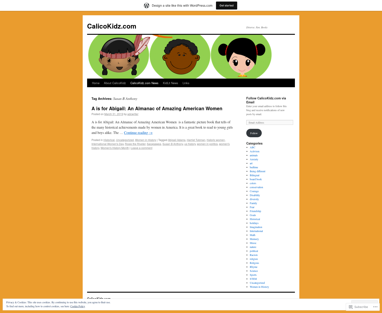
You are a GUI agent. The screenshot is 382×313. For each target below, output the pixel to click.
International (256, 231)
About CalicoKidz (115, 83)
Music (253, 243)
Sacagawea (154, 144)
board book (256, 179)
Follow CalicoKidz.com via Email (266, 100)
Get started (227, 5)
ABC (252, 147)
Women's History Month (115, 148)
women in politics (207, 144)
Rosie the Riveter (135, 144)
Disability (255, 195)
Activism (254, 151)
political (254, 251)
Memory (254, 239)
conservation (256, 187)
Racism (254, 255)
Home (95, 83)
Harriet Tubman (196, 140)
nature (253, 247)
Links (186, 83)
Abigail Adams (176, 140)
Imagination (256, 227)
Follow (254, 133)
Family (253, 203)
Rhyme (253, 267)
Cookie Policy (77, 306)
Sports (253, 274)
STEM (253, 278)
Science (254, 270)
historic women (216, 140)
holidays (254, 223)
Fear (252, 207)
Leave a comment (141, 148)
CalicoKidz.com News (144, 83)
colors (253, 183)
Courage (254, 191)
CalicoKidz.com (111, 26)
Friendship (255, 211)
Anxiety (254, 159)
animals (254, 155)
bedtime (254, 167)
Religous (254, 263)
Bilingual (254, 175)
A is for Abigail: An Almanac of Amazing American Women (157, 108)
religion (254, 259)
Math (252, 235)
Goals (253, 215)
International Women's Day (108, 144)
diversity (254, 199)
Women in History (145, 140)
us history (190, 144)
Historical (109, 140)
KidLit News (170, 83)
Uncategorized (125, 140)
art (251, 163)
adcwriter (132, 114)
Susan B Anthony (172, 144)
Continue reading (138, 132)
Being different (257, 171)
